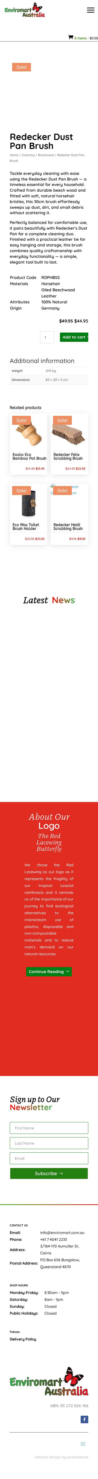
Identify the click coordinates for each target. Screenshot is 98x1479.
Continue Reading (46, 971)
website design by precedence (61, 1457)
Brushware (46, 155)
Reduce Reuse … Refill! (32, 747)
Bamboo (21, 698)
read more (27, 668)
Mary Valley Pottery (31, 648)
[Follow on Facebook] (84, 1419)
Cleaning (28, 155)
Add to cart (74, 336)
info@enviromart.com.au (62, 1232)
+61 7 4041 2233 (53, 1239)
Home (14, 155)
